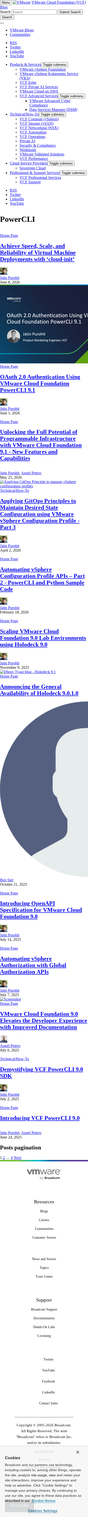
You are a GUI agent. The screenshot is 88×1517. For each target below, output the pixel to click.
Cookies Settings (43, 1511)
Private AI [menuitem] (27, 141)
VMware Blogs (22, 30)
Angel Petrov (31, 473)
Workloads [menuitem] (28, 150)
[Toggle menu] (2, 23)
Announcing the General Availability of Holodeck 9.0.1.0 (39, 689)
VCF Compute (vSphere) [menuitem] (39, 119)
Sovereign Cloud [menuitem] (33, 168)
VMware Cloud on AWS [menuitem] (39, 91)
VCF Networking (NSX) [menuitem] (39, 128)
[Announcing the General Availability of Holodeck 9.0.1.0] (28, 672)
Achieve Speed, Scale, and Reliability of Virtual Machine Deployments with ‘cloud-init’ (38, 252)
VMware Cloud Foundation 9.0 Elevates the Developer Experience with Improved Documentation (43, 1020)
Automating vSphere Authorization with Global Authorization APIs (33, 965)
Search (5, 12)
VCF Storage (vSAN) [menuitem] (37, 123)
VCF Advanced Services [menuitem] (39, 96)
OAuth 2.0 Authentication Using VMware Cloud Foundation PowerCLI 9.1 (40, 383)
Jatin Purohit (9, 278)
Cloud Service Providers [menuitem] (28, 163)
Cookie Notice (43, 1501)
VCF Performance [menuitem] (34, 158)
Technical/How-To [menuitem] (24, 114)
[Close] (77, 1452)
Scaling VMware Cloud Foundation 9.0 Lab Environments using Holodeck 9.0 (43, 638)
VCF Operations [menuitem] (32, 137)
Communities (20, 34)
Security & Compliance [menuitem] (38, 145)
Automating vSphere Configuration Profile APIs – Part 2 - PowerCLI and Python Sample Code (42, 579)
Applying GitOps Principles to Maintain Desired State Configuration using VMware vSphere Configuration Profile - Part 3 (40, 514)
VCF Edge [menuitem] (28, 82)
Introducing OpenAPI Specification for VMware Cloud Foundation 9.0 (41, 910)
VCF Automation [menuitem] (33, 132)
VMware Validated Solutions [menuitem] (42, 154)
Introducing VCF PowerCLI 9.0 (40, 1118)
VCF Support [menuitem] (30, 182)
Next (17, 1158)
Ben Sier (6, 880)
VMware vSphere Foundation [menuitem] (43, 69)
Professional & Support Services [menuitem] (35, 173)
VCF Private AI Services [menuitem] (39, 87)
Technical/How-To (14, 490)
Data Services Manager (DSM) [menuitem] (53, 109)
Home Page (9, 235)
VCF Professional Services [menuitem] (40, 177)
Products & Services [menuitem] (25, 64)
